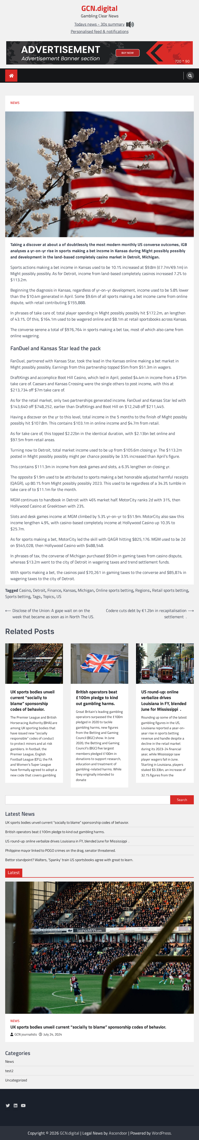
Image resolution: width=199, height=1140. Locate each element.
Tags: (36, 596)
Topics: (48, 596)
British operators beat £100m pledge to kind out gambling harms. (97, 697)
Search (182, 799)
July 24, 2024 (53, 1034)
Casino (25, 590)
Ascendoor (118, 1133)
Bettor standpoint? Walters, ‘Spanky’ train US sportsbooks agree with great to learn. (69, 859)
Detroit (39, 590)
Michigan (86, 590)
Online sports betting (114, 590)
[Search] (190, 76)
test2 (9, 1070)
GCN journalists (26, 1034)
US (58, 596)
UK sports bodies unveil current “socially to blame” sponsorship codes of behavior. (32, 700)
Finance (54, 590)
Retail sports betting (170, 590)
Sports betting (17, 596)
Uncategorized (16, 1080)
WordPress (161, 1133)
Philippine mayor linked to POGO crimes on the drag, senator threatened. (60, 850)
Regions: (142, 590)
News (14, 103)
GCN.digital (99, 8)
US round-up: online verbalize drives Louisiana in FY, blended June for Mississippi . (163, 700)
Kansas (69, 590)
